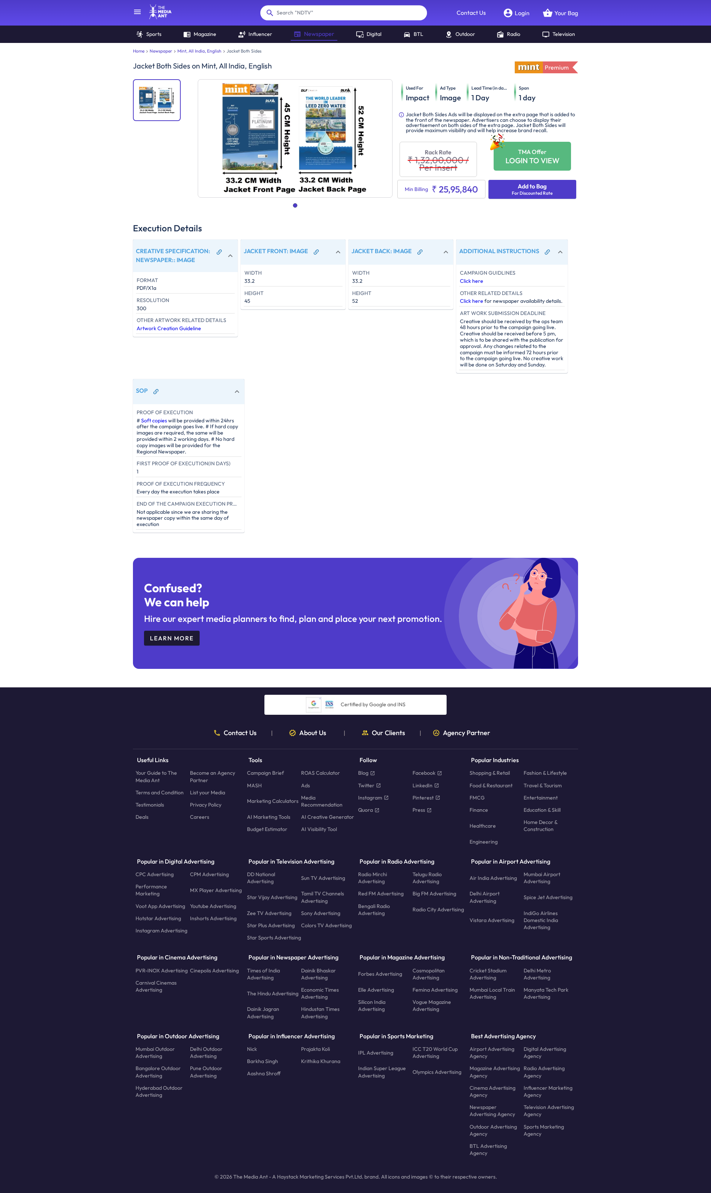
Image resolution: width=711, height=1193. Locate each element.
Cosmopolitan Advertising (429, 974)
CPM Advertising (209, 874)
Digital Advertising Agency (545, 1052)
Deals (142, 817)
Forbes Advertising (380, 974)
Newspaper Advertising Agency (492, 1111)
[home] (157, 17)
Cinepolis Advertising (214, 970)
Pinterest (423, 797)
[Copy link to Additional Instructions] (547, 252)
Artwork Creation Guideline (169, 328)
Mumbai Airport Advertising (542, 878)
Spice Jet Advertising (548, 897)
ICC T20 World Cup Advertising (435, 1052)
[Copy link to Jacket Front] (316, 252)
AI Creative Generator (327, 817)
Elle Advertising (376, 989)
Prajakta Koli (315, 1049)
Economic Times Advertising (320, 993)
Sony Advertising (320, 913)
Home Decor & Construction (540, 826)
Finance (479, 810)
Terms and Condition (160, 792)
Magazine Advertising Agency (495, 1072)
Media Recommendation (322, 801)
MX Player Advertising (216, 890)
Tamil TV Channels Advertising (322, 897)
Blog (363, 773)
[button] (185, 255)
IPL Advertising (375, 1052)
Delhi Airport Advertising (485, 897)
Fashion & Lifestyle (545, 773)
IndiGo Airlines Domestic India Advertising (541, 920)
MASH (254, 785)
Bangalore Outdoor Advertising (158, 1072)
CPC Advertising (155, 874)
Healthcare (483, 825)
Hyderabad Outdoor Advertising (159, 1091)
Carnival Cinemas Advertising (156, 986)
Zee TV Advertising (269, 913)
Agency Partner (466, 733)
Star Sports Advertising (274, 938)
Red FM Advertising (381, 894)
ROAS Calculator (320, 773)
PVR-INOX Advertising (162, 970)
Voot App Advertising (160, 906)
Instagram (370, 797)
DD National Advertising (261, 878)
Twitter (366, 785)
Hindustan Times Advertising (320, 1013)
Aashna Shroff (264, 1073)
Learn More (172, 638)
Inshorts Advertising (213, 918)
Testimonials (150, 804)
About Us (312, 733)
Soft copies (154, 420)
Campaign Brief (265, 773)
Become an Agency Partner (212, 777)
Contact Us (471, 12)
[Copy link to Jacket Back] (420, 252)
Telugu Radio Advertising (427, 878)
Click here (471, 281)
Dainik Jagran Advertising (263, 1013)
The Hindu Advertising (272, 993)
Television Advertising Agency (549, 1111)
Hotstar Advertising (158, 918)
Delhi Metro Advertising (537, 974)
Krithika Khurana (320, 1061)
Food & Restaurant (491, 785)
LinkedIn (423, 785)
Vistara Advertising (492, 920)
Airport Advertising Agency (492, 1052)
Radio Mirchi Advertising (372, 878)
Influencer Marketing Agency (548, 1091)
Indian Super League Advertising (382, 1072)
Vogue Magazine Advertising (432, 1006)
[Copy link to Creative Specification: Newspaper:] (219, 252)
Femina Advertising (435, 989)
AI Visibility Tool (319, 829)
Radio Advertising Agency (544, 1072)
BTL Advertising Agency (488, 1149)
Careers (199, 817)
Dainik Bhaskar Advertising (318, 974)
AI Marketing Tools (268, 817)
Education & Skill (542, 810)
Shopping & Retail (490, 773)
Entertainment (541, 797)
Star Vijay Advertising (272, 897)
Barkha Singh (262, 1061)
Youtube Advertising (213, 906)
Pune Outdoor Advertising (206, 1072)
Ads (305, 785)
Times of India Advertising (263, 974)
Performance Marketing (151, 890)
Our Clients (388, 733)
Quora (365, 810)
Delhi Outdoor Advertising (206, 1052)
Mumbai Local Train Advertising (492, 993)
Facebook (424, 773)
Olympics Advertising (437, 1072)
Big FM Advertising (434, 894)
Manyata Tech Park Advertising (546, 993)
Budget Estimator (267, 829)
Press (419, 810)
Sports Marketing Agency (544, 1130)
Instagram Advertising (161, 930)
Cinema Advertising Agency (492, 1091)
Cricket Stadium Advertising (488, 974)
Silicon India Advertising (371, 1006)
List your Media (207, 792)
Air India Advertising (493, 878)
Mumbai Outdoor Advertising (155, 1052)
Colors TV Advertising (326, 925)
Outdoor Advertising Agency (493, 1130)
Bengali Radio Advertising (374, 909)
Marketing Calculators (272, 801)
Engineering (484, 841)
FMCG (477, 797)
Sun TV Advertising (323, 878)
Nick (252, 1049)
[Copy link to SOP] (156, 391)
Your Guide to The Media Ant (156, 777)
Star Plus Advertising (271, 925)
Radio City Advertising (438, 910)
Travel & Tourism (543, 785)
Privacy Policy (205, 804)
